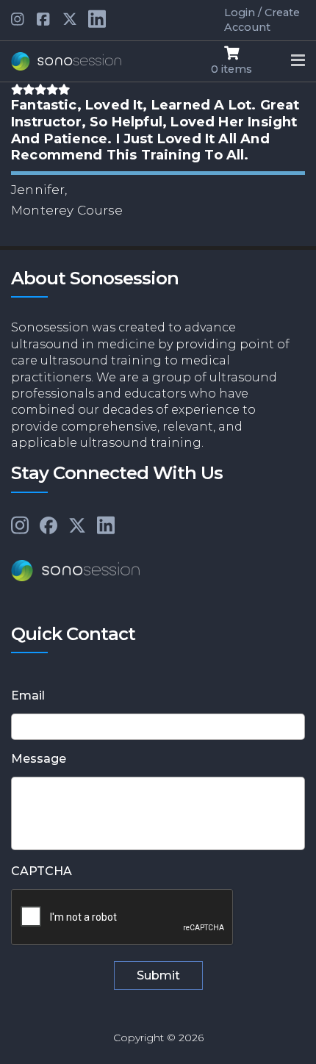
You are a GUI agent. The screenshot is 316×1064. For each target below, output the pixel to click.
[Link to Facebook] (48, 526)
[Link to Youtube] (44, 20)
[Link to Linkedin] (18, 20)
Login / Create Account (262, 20)
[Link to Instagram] (20, 526)
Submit (158, 975)
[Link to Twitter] (69, 20)
